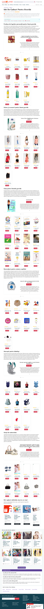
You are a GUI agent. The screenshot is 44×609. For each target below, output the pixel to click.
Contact (41, 4)
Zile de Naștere (16, 4)
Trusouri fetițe (21, 589)
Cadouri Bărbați (25, 596)
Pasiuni (20, 4)
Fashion (9, 20)
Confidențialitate (4, 604)
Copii (8, 4)
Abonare (17, 598)
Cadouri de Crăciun (36, 598)
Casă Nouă (34, 599)
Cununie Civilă (35, 596)
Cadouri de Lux (25, 600)
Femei (3, 4)
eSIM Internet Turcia (15, 604)
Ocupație (23, 4)
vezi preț (7, 69)
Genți (23, 20)
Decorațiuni (15, 20)
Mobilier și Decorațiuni (15, 602)
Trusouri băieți (34, 589)
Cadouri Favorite (39, 1)
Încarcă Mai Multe (21, 567)
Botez (4, 589)
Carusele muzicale (6, 591)
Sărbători (27, 4)
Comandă (36, 525)
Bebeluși (11, 4)
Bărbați (6, 4)
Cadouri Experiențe (26, 599)
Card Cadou (28, 20)
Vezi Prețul (28, 40)
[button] (20, 52)
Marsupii (20, 20)
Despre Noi (37, 4)
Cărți (12, 20)
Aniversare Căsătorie (36, 600)
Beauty (5, 20)
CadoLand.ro (6, 7)
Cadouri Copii (25, 598)
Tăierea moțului (28, 589)
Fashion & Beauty (14, 603)
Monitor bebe (14, 589)
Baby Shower (8, 589)
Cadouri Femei (25, 595)
